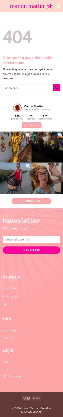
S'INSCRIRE (31, 250)
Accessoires (10, 287)
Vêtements (10, 296)
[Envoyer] (56, 87)
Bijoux (6, 304)
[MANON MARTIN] (31, 6)
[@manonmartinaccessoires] (17, 107)
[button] (5, 6)
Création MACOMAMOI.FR (36, 410)
